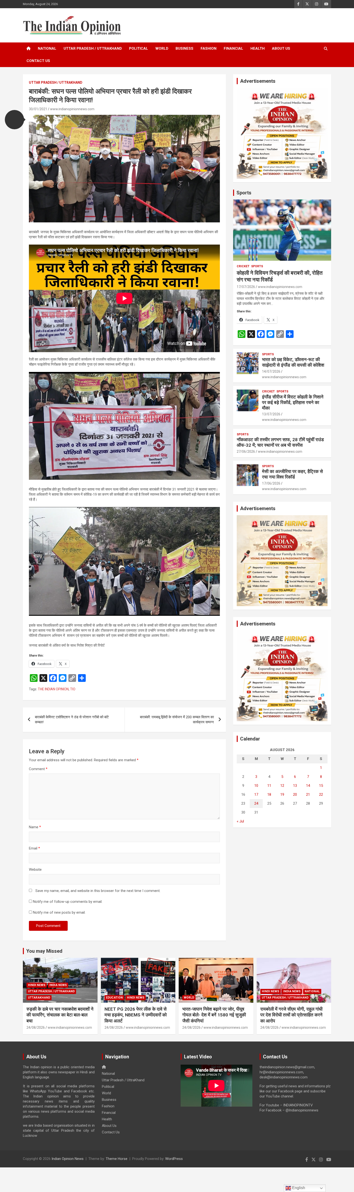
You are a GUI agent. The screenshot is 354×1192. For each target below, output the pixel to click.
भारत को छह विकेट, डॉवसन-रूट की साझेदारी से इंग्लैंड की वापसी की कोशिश (293, 362)
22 (321, 794)
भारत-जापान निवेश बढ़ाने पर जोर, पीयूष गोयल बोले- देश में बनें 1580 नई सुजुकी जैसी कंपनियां (214, 1015)
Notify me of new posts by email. (59, 912)
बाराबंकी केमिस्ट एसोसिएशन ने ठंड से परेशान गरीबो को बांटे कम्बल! (72, 719)
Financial (233, 48)
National (47, 48)
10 (256, 785)
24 (256, 803)
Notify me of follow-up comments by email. (67, 901)
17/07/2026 (246, 287)
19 (282, 794)
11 (269, 785)
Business (184, 48)
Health (257, 48)
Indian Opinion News (68, 1159)
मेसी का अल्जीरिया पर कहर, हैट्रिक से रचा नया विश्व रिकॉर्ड (292, 474)
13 (295, 785)
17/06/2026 (271, 483)
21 (308, 794)
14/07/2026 (271, 371)
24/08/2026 (35, 1027)
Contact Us (38, 61)
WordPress (174, 1159)
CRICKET (243, 266)
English (298, 1188)
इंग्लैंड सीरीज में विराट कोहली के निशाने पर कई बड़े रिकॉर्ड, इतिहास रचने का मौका (292, 402)
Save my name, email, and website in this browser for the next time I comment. (97, 891)
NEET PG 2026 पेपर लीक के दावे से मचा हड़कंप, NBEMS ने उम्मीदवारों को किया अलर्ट (136, 1015)
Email (34, 848)
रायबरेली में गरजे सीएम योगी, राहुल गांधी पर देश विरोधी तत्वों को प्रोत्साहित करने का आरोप (291, 1015)
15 (321, 785)
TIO (72, 689)
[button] (14, 119)
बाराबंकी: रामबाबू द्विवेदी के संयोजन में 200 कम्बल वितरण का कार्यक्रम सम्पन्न (177, 719)
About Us (281, 48)
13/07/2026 (271, 414)
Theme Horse (116, 1159)
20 (295, 794)
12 (282, 785)
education (114, 997)
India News (58, 985)
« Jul (240, 821)
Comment (38, 769)
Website (35, 869)
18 (269, 794)
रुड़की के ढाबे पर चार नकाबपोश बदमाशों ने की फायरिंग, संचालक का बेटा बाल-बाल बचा (59, 1015)
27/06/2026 (246, 451)
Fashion (208, 48)
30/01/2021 (38, 109)
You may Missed (44, 951)
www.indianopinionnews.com (72, 109)
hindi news (36, 985)
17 (256, 794)
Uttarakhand (39, 997)
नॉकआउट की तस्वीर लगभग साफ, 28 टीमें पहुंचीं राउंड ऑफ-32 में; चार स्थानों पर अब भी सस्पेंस (280, 442)
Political (138, 48)
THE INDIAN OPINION (53, 689)
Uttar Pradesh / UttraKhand (93, 48)
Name (35, 827)
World (161, 48)
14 (308, 785)
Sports (243, 193)
